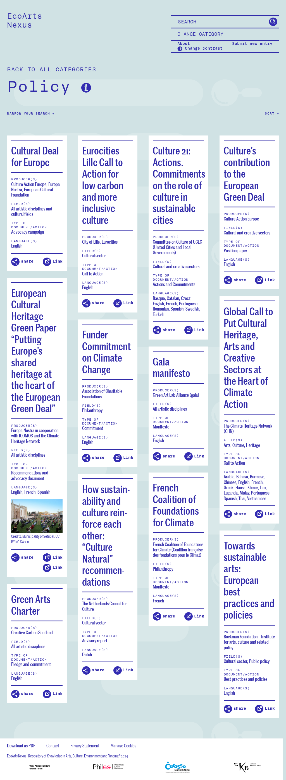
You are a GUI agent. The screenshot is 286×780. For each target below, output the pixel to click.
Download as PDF (21, 745)
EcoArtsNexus (24, 20)
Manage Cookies (123, 745)
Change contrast (202, 48)
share (27, 261)
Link (58, 261)
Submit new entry (252, 44)
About (183, 44)
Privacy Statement (84, 745)
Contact (52, 745)
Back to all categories (51, 69)
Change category (200, 34)
